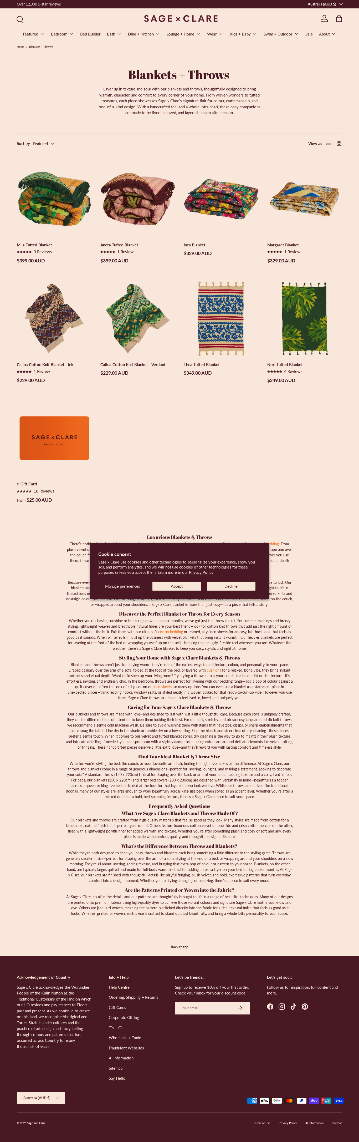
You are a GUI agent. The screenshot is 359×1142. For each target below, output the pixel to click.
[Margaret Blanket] (304, 199)
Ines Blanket (195, 244)
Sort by (23, 143)
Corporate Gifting (124, 1017)
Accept (177, 586)
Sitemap (115, 1068)
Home (20, 46)
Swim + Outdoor (278, 34)
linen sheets (162, 686)
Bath (111, 34)
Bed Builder (90, 34)
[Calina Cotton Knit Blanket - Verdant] (138, 318)
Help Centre (119, 987)
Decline (231, 586)
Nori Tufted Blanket (285, 364)
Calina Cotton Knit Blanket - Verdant (133, 364)
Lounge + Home (180, 34)
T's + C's (116, 1027)
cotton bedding (170, 632)
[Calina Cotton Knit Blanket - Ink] (54, 318)
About (324, 34)
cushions (214, 670)
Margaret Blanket (283, 244)
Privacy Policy (201, 572)
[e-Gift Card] (54, 438)
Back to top (179, 947)
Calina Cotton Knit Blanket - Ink (45, 364)
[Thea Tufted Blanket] (221, 318)
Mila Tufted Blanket (34, 244)
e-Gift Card (27, 483)
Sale (309, 34)
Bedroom (59, 34)
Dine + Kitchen (141, 34)
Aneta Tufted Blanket (119, 244)
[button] (339, 18)
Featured (30, 34)
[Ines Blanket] (221, 199)
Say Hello (117, 1078)
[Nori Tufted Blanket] (304, 318)
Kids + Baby (240, 34)
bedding (272, 544)
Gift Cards (117, 1007)
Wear (212, 34)
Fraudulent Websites (126, 1047)
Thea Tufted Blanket (202, 364)
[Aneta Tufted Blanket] (138, 199)
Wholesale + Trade (125, 1037)
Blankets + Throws (41, 46)
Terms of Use (261, 1123)
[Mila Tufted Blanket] (54, 199)
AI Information (121, 1057)
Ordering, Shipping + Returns (133, 997)
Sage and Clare (36, 1123)
